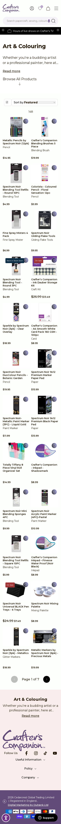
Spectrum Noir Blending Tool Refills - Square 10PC (15, 560)
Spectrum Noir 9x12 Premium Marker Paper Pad (43, 375)
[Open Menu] (56, 8)
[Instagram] (36, 753)
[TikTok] (45, 753)
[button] (49, 21)
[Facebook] (26, 753)
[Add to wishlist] (25, 121)
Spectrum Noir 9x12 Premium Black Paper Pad (44, 421)
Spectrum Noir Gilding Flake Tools (43, 234)
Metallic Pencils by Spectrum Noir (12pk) (16, 142)
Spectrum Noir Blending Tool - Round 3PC (12, 282)
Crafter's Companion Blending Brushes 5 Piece (44, 143)
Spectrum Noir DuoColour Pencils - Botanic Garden (15, 375)
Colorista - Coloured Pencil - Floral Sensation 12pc (43, 189)
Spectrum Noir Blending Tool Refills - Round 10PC (15, 189)
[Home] (11, 8)
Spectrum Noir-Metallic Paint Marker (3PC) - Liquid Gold (16, 421)
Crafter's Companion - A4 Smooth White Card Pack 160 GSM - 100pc (44, 330)
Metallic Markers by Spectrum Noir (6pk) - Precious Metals (44, 653)
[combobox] (30, 21)
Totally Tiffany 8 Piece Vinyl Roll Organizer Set (13, 467)
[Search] (53, 21)
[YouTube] (55, 753)
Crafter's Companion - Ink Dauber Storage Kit (44, 282)
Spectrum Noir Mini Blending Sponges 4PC (15, 514)
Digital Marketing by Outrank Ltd (28, 805)
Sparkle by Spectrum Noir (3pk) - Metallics (16, 651)
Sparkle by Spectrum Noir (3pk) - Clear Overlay (16, 328)
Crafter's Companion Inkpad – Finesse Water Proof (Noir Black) (44, 562)
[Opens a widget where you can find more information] (46, 818)
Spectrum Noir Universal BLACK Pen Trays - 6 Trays (16, 606)
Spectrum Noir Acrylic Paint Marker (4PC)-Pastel (43, 514)
